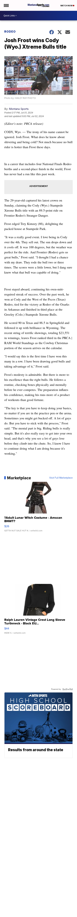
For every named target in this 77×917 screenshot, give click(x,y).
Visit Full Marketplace (61, 478)
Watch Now (66, 6)
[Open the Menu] (6, 5)
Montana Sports (19, 109)
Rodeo (10, 31)
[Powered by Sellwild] (67, 689)
